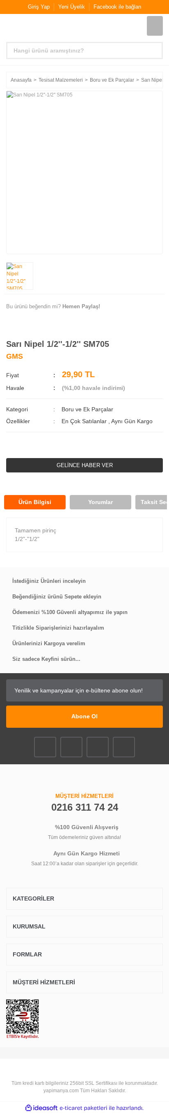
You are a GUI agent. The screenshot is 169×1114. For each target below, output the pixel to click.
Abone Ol (84, 716)
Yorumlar (100, 502)
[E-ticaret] (83, 1108)
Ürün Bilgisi (34, 502)
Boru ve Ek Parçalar (87, 409)
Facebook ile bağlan (117, 7)
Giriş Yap (39, 7)
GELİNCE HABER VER (85, 465)
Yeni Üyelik (71, 7)
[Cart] (155, 26)
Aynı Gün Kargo (132, 421)
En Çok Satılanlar (85, 421)
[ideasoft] (41, 1108)
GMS (14, 356)
